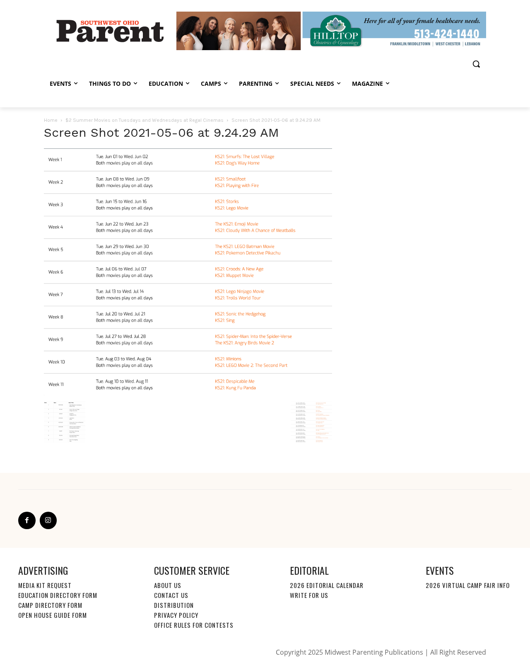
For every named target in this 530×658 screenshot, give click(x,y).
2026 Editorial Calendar (327, 585)
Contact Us (171, 595)
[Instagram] (48, 520)
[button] (476, 64)
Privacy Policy (176, 614)
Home (51, 120)
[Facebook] (27, 520)
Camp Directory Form (50, 605)
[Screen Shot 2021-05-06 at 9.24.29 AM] (188, 393)
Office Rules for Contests (194, 624)
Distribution (174, 605)
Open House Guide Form (52, 614)
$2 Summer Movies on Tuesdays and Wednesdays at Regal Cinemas (144, 120)
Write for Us (309, 595)
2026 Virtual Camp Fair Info (468, 585)
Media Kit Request (45, 585)
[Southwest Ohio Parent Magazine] (110, 30)
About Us (167, 585)
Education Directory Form (57, 595)
